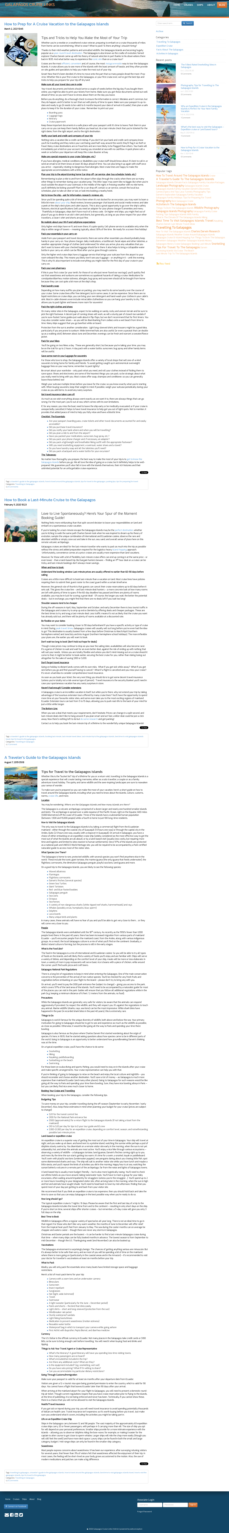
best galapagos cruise (182, 201)
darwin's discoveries (200, 188)
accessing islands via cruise (169, 250)
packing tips (111, 481)
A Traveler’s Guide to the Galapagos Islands (42, 757)
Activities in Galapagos (167, 53)
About (211, 5)
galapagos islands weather (169, 234)
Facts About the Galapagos (169, 49)
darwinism (161, 240)
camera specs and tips (167, 191)
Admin (116, 1529)
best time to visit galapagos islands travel (117, 1472)
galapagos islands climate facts (172, 182)
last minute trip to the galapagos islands (98, 736)
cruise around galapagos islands (199, 234)
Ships (200, 5)
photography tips (201, 191)
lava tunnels (186, 191)
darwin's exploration (166, 194)
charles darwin (163, 224)
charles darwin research (205, 231)
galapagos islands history (199, 240)
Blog (222, 5)
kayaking (218, 220)
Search (189, 23)
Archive (159, 31)
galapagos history (165, 243)
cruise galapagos (182, 243)
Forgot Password (144, 1511)
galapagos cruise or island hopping (173, 237)
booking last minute (53, 736)
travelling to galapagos (19, 1472)
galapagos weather (176, 240)
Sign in (193, 1505)
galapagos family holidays (169, 197)
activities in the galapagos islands (176, 204)
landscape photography (170, 185)
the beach (189, 250)
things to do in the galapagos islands (174, 208)
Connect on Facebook (16, 1506)
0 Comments (13, 487)
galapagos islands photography (174, 211)
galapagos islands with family (184, 214)
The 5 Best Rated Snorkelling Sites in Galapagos (198, 66)
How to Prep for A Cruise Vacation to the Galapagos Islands (56, 24)
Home (177, 5)
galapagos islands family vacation (173, 188)
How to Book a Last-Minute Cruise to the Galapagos (50, 500)
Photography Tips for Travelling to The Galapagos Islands (200, 86)
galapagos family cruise (205, 211)
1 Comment (12, 744)
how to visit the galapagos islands (173, 231)
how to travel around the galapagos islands (62, 481)
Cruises (188, 5)
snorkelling (218, 243)
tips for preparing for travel (127, 481)
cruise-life (53, 795)
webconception (136, 1529)
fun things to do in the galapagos (208, 237)
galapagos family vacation (189, 194)
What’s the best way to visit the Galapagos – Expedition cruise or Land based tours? (202, 128)
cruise (212, 175)
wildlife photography (206, 207)
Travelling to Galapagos (24, 484)
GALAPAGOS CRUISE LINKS (27, 3)
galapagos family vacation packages (206, 182)
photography (163, 201)
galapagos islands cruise (197, 185)
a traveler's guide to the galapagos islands (27, 481)
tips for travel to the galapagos (93, 481)
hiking (204, 217)
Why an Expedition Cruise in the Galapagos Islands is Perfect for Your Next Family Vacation (201, 109)
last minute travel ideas (71, 736)
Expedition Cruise (164, 45)
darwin (204, 247)
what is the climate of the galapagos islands (178, 217)
